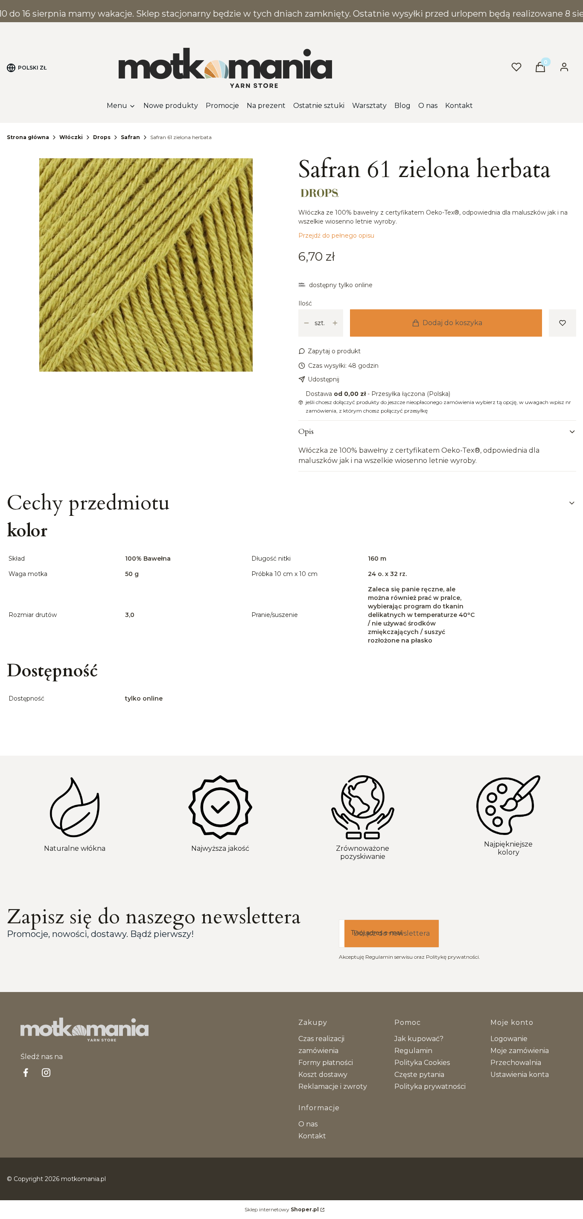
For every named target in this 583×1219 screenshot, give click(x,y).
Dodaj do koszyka (452, 323)
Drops (102, 137)
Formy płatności (325, 1063)
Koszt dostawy (322, 1075)
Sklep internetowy (282, 1209)
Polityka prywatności (430, 1086)
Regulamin (413, 1051)
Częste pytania (419, 1075)
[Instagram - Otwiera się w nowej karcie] (46, 1072)
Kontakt (312, 1136)
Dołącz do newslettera (391, 933)
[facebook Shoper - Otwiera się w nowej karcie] (25, 1072)
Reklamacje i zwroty (332, 1086)
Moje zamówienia (519, 1051)
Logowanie (509, 1039)
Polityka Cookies (422, 1063)
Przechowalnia (515, 1063)
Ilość (305, 303)
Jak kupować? (418, 1039)
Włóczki (71, 137)
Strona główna (28, 137)
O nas (308, 1124)
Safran (130, 137)
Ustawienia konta (519, 1075)
